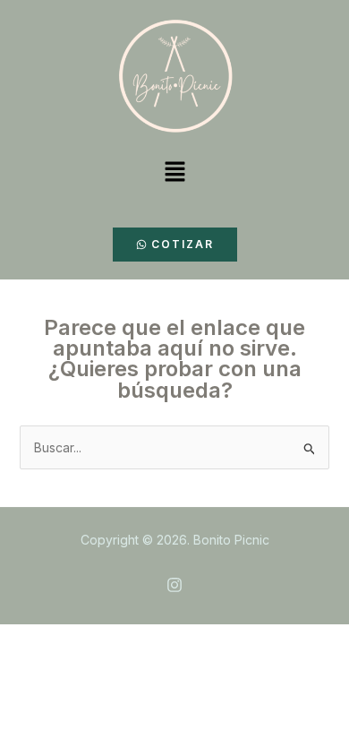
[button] (174, 172)
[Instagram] (174, 585)
